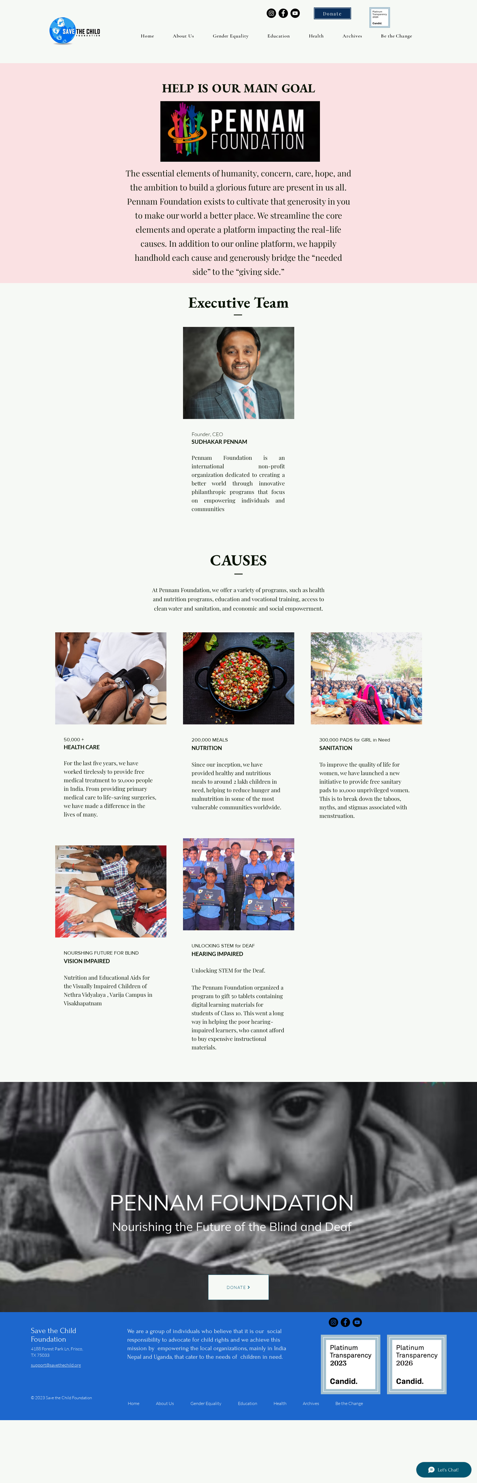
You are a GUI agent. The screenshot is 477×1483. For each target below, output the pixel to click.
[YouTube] (295, 13)
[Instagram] (271, 13)
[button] (183, 36)
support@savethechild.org (56, 1365)
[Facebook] (283, 13)
